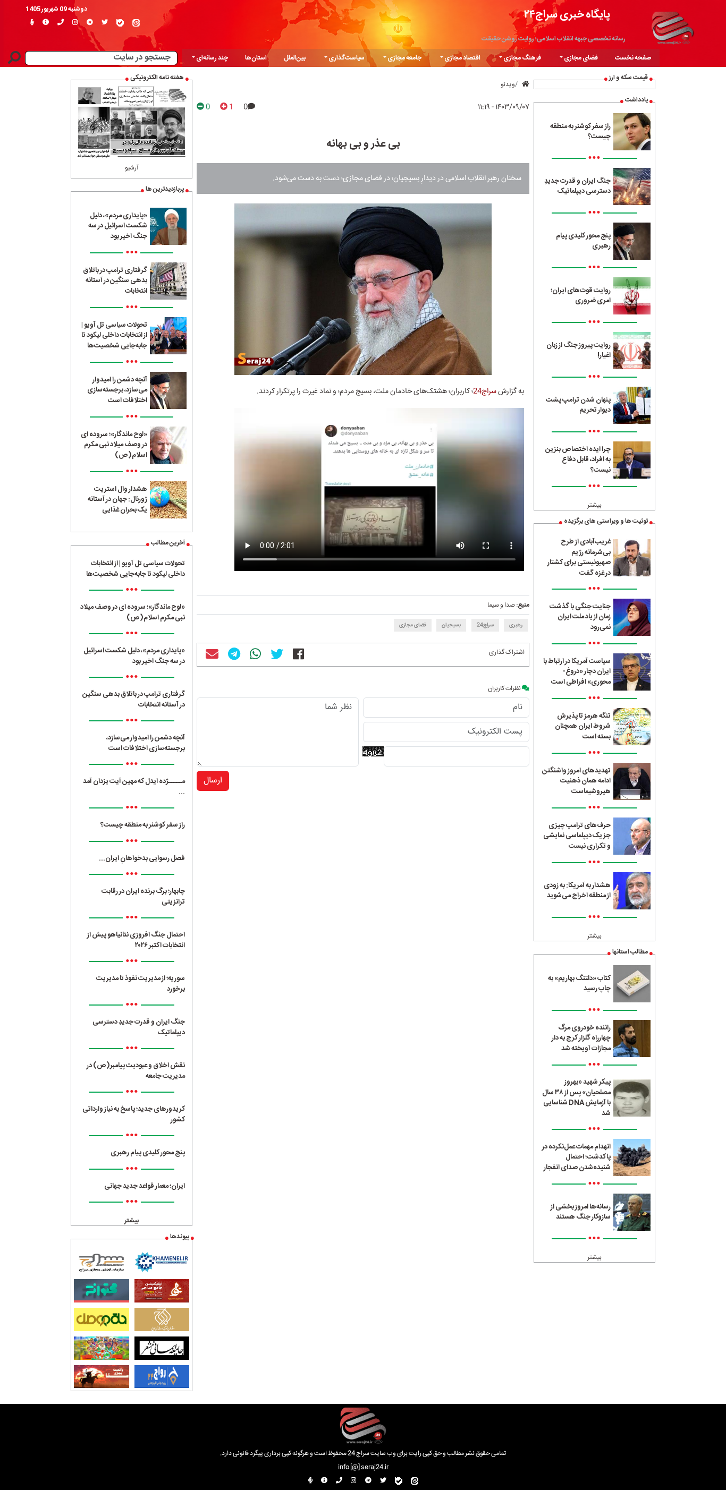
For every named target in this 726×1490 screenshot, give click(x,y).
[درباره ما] (45, 23)
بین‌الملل (295, 58)
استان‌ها (256, 58)
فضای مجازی (412, 625)
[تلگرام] (89, 23)
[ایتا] (136, 23)
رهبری (515, 625)
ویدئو (508, 84)
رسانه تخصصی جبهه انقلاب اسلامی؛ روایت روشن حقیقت (554, 39)
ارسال (213, 780)
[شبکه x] (104, 23)
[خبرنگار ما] (32, 23)
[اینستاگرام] (75, 23)
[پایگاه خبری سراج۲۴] (672, 26)
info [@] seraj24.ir (363, 1467)
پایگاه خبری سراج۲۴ (567, 14)
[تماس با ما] (60, 23)
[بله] (120, 23)
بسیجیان (451, 625)
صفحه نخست (633, 58)
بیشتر (594, 505)
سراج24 (484, 391)
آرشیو (132, 168)
